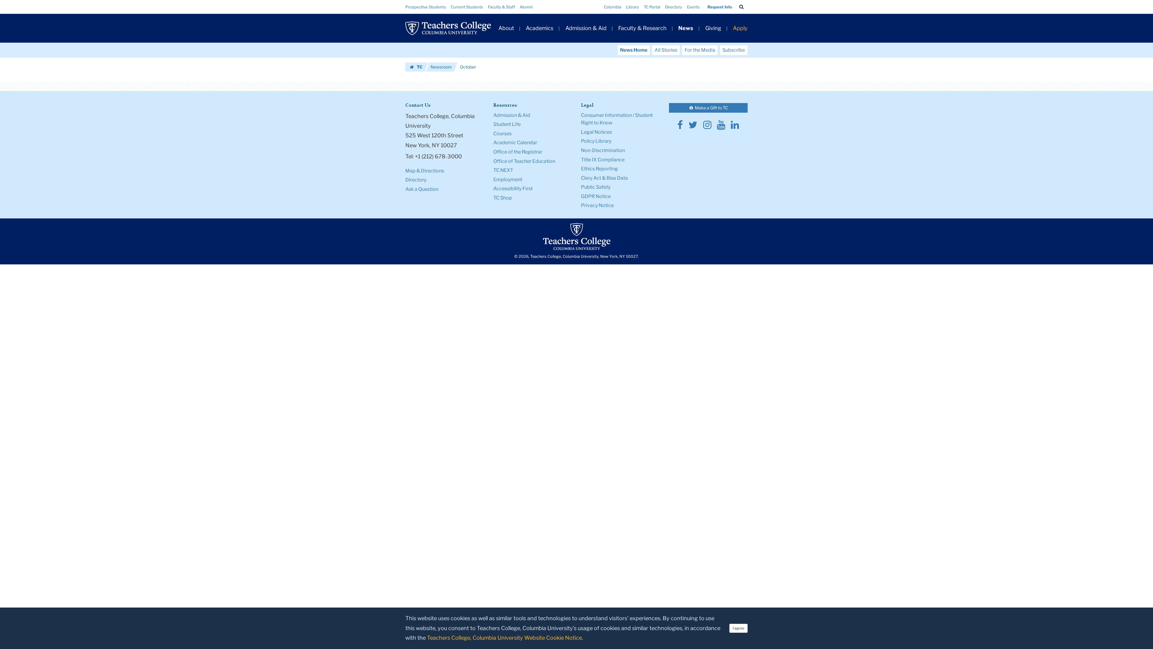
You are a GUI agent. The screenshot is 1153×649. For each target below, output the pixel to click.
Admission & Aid (586, 28)
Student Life (507, 124)
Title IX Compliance (603, 160)
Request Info (719, 7)
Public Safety (595, 187)
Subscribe (733, 50)
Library (632, 7)
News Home (633, 50)
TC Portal (652, 7)
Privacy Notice (597, 205)
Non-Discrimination (603, 150)
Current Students (467, 7)
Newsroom (441, 66)
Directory (673, 7)
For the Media (700, 50)
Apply (740, 28)
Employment (507, 179)
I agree (738, 628)
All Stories (666, 50)
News (685, 28)
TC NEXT (503, 170)
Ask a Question (421, 189)
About (506, 28)
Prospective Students (425, 7)
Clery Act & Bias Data (604, 178)
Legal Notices (596, 132)
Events (693, 7)
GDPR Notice (596, 196)
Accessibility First (513, 188)
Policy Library (596, 141)
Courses (502, 133)
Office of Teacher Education (524, 161)
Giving (713, 28)
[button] (741, 7)
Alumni (526, 7)
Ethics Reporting (599, 169)
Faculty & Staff (501, 7)
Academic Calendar (515, 142)
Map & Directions (424, 171)
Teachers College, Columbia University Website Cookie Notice (504, 638)
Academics (539, 28)
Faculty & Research (642, 28)
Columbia (612, 7)
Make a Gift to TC (711, 107)
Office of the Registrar (517, 152)
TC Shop (502, 198)
